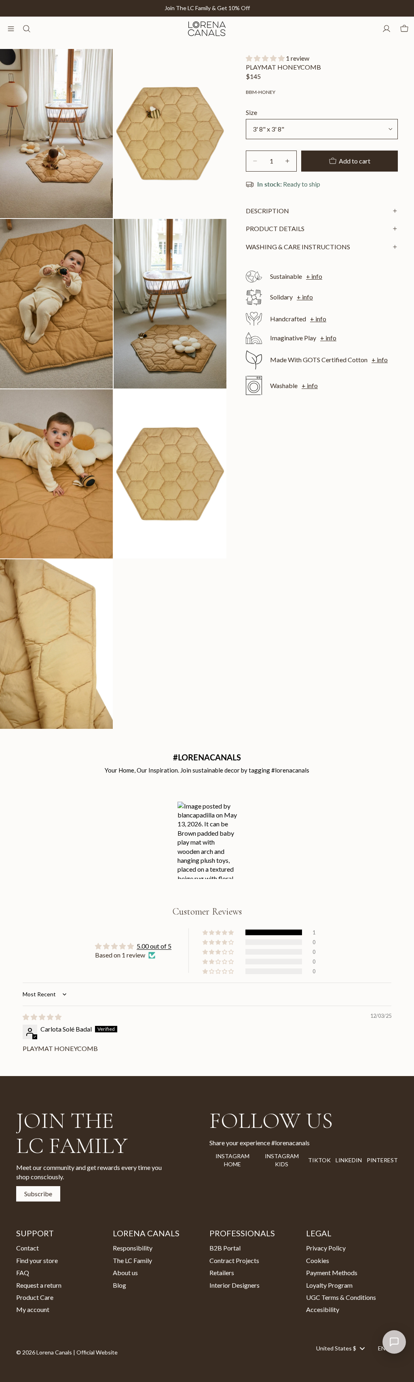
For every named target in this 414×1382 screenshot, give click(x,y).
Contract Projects (234, 1260)
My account (32, 1309)
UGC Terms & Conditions (341, 1297)
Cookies (317, 1260)
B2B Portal (225, 1248)
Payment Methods (331, 1272)
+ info (314, 276)
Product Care (34, 1297)
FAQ (22, 1272)
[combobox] (340, 1348)
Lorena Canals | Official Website (77, 1352)
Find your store (37, 1260)
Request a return (38, 1285)
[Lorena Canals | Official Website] (207, 29)
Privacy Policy (326, 1248)
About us (125, 1272)
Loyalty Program (329, 1285)
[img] (42, 1017)
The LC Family (132, 1260)
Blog (119, 1285)
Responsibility (132, 1248)
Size (251, 112)
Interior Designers (234, 1285)
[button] (266, 58)
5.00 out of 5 (154, 946)
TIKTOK (319, 1159)
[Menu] (11, 29)
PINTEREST (382, 1159)
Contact (27, 1248)
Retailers (221, 1272)
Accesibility (322, 1309)
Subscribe (38, 1193)
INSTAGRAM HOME (232, 1160)
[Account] (386, 29)
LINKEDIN (349, 1159)
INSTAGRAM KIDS (282, 1160)
